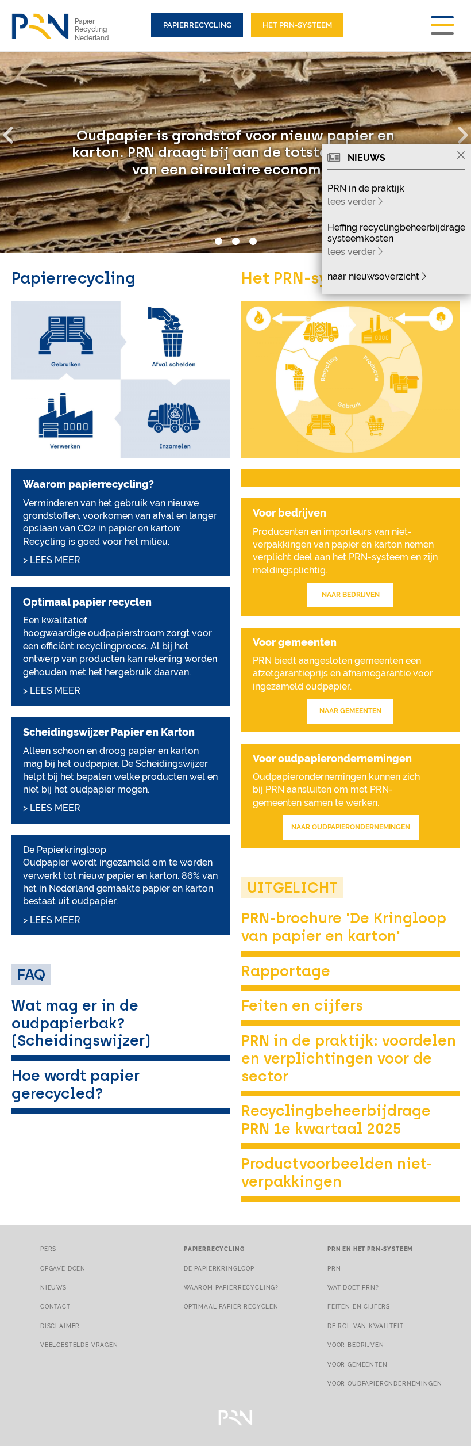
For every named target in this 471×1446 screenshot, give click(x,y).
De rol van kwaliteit (365, 1325)
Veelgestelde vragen (79, 1344)
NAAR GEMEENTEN (350, 711)
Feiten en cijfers (302, 1005)
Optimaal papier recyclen (231, 1306)
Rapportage (285, 971)
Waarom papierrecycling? (231, 1287)
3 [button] (252, 241)
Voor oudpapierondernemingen (384, 1383)
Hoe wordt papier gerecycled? (75, 1084)
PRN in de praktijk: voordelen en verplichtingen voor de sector (348, 1058)
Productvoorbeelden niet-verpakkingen (337, 1172)
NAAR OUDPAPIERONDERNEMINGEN (350, 827)
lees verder (352, 201)
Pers (48, 1248)
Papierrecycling (197, 25)
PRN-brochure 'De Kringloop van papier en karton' (343, 926)
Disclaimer (60, 1325)
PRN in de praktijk (365, 188)
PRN (334, 1268)
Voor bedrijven (355, 1344)
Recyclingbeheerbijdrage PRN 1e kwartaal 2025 (336, 1119)
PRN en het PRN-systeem (370, 1248)
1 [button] (218, 241)
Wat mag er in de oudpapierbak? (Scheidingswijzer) (80, 1023)
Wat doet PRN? (353, 1287)
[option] (235, 152)
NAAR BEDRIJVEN (351, 595)
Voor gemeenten (357, 1364)
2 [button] (235, 241)
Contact (55, 1306)
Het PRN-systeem (297, 25)
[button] (14, 132)
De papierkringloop (219, 1268)
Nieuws (53, 1287)
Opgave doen (63, 1268)
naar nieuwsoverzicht (374, 276)
